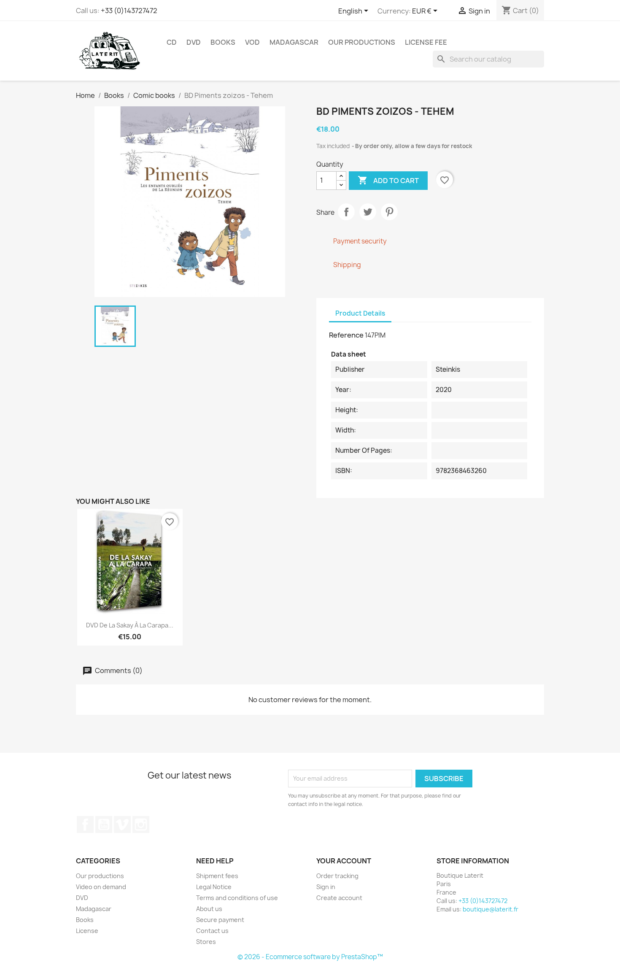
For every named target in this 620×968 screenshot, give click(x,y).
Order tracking (337, 876)
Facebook (85, 824)
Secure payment (220, 920)
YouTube (103, 824)
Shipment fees (217, 876)
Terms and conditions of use (237, 898)
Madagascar (294, 42)
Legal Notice (214, 887)
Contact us (212, 931)
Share (346, 211)
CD (172, 42)
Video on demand (101, 887)
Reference (346, 335)
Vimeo (122, 824)
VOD (252, 42)
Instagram (140, 824)
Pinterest (389, 211)
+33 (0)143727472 (129, 10)
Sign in (325, 887)
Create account (339, 898)
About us (209, 909)
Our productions (361, 42)
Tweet (367, 211)
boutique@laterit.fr (490, 909)
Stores (206, 942)
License (87, 931)
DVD (193, 42)
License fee (426, 42)
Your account (343, 860)
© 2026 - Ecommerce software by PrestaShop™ (310, 956)
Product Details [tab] (360, 313)
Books (222, 42)
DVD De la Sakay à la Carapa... (129, 625)
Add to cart (388, 180)
